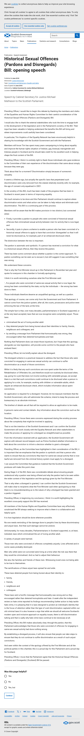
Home (6, 47)
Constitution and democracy (17, 83)
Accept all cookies (12, 26)
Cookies (32, 716)
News (22, 41)
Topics (14, 41)
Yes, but (11, 687)
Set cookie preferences (57, 26)
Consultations (64, 41)
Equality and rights (33, 83)
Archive (17, 716)
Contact (24, 716)
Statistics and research (48, 41)
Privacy (69, 716)
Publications (31, 41)
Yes (9, 676)
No (9, 682)
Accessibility (8, 716)
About (6, 41)
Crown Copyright (43, 716)
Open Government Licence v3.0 (39, 725)
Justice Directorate (18, 81)
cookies (14, 4)
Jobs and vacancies (58, 716)
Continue (9, 696)
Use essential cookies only (34, 26)
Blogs (75, 41)
